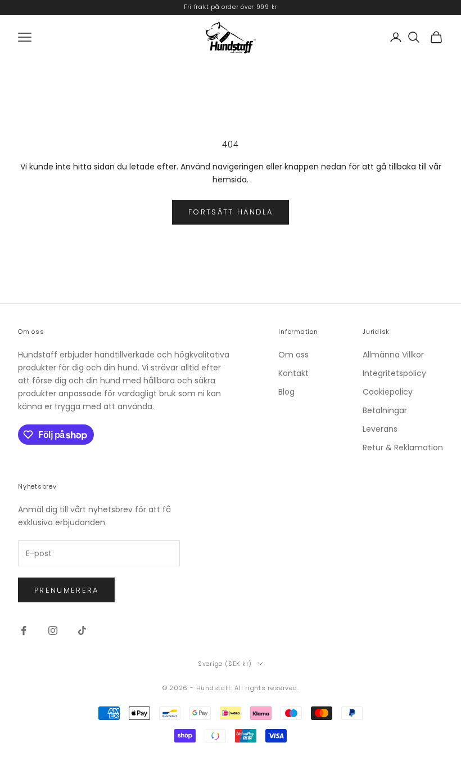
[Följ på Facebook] (23, 630)
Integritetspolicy (394, 373)
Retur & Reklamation (403, 447)
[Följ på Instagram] (52, 630)
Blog (286, 391)
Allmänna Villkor (393, 354)
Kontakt (293, 373)
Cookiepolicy (388, 391)
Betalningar (385, 410)
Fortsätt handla (230, 212)
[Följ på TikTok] (82, 630)
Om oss (293, 354)
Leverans (380, 429)
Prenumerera (66, 590)
